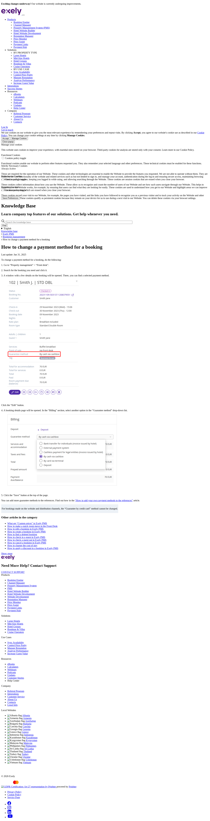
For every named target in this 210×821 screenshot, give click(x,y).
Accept (5, 138)
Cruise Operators (22, 66)
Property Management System (22, 585)
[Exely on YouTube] (10, 817)
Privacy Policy (14, 792)
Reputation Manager (23, 36)
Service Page (13, 797)
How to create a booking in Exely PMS (26, 531)
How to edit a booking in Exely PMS (25, 529)
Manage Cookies (19, 138)
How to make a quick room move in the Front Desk (32, 526)
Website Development (18, 596)
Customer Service (22, 116)
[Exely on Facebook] (9, 804)
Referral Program (22, 113)
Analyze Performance (24, 80)
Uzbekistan (31, 759)
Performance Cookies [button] (11, 176)
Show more (6, 553)
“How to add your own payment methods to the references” (104, 500)
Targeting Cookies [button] (10, 187)
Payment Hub (20, 47)
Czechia (26, 726)
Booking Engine (22, 22)
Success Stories (14, 88)
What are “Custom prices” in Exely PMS (27, 523)
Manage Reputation (23, 77)
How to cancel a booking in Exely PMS (26, 542)
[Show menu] (23, 15)
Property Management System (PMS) (32, 27)
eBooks (17, 94)
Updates (18, 105)
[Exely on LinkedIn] (9, 812)
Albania (26, 715)
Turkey (25, 754)
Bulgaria (27, 723)
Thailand (27, 751)
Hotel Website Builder (24, 30)
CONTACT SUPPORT (13, 572)
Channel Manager (22, 25)
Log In (4, 127)
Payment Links (21, 44)
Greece (25, 732)
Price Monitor (20, 39)
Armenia (27, 718)
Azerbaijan (30, 721)
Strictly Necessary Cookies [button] (14, 166)
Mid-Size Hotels (21, 58)
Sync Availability (22, 72)
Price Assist (19, 41)
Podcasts (18, 102)
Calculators (19, 97)
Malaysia (28, 743)
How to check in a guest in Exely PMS (26, 537)
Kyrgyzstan (31, 740)
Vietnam (27, 762)
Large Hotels (20, 55)
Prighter (72, 786)
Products (11, 19)
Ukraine (26, 757)
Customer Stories (15, 678)
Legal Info (12, 705)
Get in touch (7, 130)
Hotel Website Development (27, 33)
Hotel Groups (20, 61)
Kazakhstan (32, 737)
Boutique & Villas (22, 63)
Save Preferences (10, 198)
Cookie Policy (14, 794)
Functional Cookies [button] (10, 155)
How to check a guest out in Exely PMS (26, 540)
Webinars (18, 99)
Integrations (13, 86)
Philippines (31, 746)
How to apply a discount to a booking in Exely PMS (32, 548)
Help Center (19, 108)
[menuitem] (108, 33)
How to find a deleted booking (22, 534)
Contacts (18, 122)
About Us (18, 119)
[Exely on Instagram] (9, 808)
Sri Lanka (29, 748)
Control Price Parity (23, 75)
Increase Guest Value (24, 83)
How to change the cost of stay (22, 545)
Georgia (26, 729)
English (7, 228)
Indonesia (29, 735)
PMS (9, 588)
